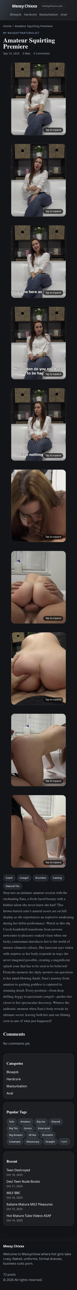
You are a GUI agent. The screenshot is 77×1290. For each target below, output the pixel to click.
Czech (9, 878)
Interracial (44, 1128)
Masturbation (48, 14)
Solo (11, 1121)
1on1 (64, 1141)
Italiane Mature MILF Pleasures (30, 1204)
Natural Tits (12, 886)
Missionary (32, 1141)
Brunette (40, 878)
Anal (64, 14)
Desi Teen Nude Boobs (23, 1181)
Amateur (25, 1121)
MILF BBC (13, 1193)
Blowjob (15, 14)
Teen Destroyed (18, 1170)
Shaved (55, 1121)
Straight (50, 1141)
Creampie (14, 1141)
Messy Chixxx (24, 6)
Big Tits (13, 1128)
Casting (57, 878)
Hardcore (30, 14)
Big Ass (41, 1121)
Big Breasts (16, 1135)
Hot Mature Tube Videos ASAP (29, 1216)
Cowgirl (24, 878)
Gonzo (28, 1128)
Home (7, 26)
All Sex (32, 1135)
